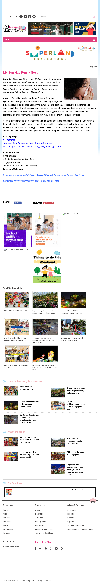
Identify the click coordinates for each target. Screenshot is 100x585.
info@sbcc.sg (16, 169)
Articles (6, 514)
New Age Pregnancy (11, 546)
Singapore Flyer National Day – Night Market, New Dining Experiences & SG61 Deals (74, 470)
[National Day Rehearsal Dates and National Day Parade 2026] (11, 441)
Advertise (39, 518)
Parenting (39, 514)
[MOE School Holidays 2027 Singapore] (58, 456)
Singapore (71, 510)
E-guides (71, 522)
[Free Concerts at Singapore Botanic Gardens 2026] (58, 443)
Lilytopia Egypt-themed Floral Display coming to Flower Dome (75, 390)
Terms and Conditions (44, 533)
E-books (70, 518)
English (93, 66)
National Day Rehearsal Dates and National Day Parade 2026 (29, 439)
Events (6, 525)
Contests (7, 518)
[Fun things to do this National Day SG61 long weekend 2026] (11, 456)
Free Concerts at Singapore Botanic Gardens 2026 (74, 441)
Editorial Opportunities (44, 529)
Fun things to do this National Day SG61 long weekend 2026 (29, 454)
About (37, 510)
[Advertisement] (50, 7)
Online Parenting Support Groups (80, 529)
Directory (7, 522)
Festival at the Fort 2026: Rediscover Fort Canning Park (29, 404)
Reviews (6, 533)
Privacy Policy (40, 522)
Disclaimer (39, 525)
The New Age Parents (29, 581)
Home (5, 510)
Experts (70, 514)
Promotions (8, 529)
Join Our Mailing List (75, 525)
